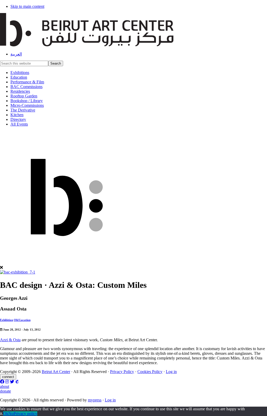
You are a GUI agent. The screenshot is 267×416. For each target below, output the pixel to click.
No (11, 413)
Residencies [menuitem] (20, 91)
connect (8, 377)
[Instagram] (7, 382)
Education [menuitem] (18, 77)
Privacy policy (25, 413)
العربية (16, 54)
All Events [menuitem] (19, 124)
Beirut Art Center (56, 371)
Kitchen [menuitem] (16, 115)
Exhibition (6, 319)
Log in (171, 371)
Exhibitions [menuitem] (19, 72)
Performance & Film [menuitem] (27, 82)
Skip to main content (27, 6)
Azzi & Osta (10, 340)
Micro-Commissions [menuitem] (27, 105)
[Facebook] (2, 382)
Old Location (22, 319)
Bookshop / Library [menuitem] (26, 100)
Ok (5, 413)
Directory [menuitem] (18, 119)
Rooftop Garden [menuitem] (23, 96)
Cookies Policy (149, 371)
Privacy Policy (122, 371)
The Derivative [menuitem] (22, 110)
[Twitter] (12, 382)
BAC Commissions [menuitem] (26, 86)
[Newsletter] (17, 382)
